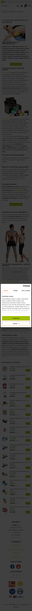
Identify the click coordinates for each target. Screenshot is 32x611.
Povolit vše (16, 318)
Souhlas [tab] (5, 290)
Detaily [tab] (16, 290)
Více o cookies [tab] (26, 290)
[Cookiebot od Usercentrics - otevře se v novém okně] (23, 286)
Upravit (15, 323)
